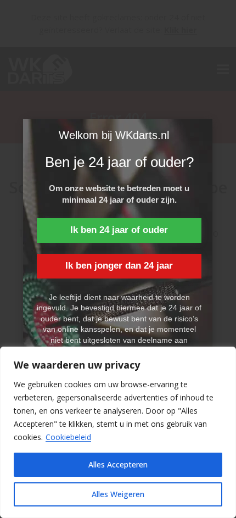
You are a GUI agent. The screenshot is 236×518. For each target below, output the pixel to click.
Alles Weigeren (118, 494)
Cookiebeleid (68, 437)
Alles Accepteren (118, 464)
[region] (118, 432)
